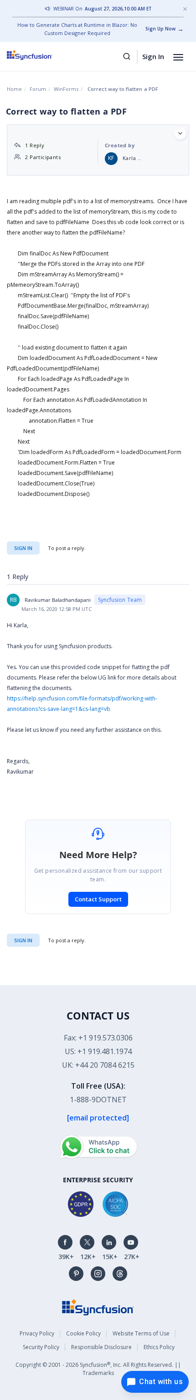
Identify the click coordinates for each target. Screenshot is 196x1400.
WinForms (66, 88)
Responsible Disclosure (101, 1347)
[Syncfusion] (98, 1306)
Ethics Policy (159, 1347)
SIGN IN (23, 940)
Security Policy (41, 1347)
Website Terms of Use (141, 1333)
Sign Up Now (160, 28)
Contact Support (98, 899)
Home (14, 88)
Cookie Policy (83, 1333)
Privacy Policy (37, 1333)
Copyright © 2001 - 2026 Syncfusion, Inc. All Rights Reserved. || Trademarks (98, 1368)
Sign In (153, 56)
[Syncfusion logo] (40, 55)
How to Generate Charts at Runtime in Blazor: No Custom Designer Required (77, 28)
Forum (38, 88)
